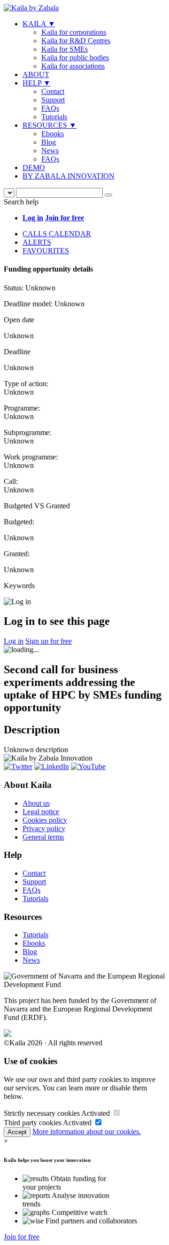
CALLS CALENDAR (57, 234)
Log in (13, 641)
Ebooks (52, 134)
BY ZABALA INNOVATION (69, 176)
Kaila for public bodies (75, 58)
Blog (48, 142)
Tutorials (54, 117)
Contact (52, 91)
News (50, 151)
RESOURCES (50, 125)
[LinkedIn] (51, 766)
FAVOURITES (46, 251)
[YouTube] (88, 766)
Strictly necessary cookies (42, 1113)
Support (53, 100)
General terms (43, 837)
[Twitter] (18, 766)
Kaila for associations (73, 66)
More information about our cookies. (86, 1132)
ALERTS (37, 242)
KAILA (39, 24)
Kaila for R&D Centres (75, 41)
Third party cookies (32, 1123)
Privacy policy (44, 829)
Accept (17, 1132)
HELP (37, 83)
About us (36, 803)
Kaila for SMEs (64, 49)
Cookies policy (45, 820)
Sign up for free (48, 641)
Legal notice (41, 812)
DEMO (34, 167)
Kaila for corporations (73, 32)
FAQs (50, 108)
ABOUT (36, 74)
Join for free (21, 1237)
